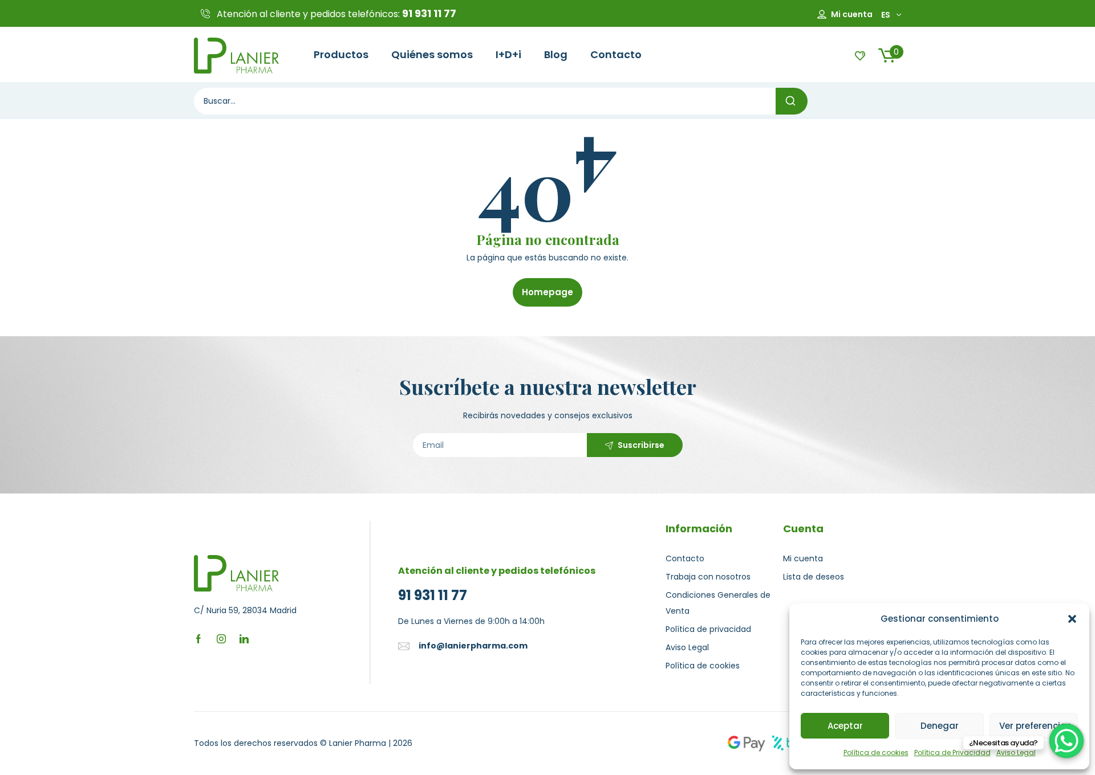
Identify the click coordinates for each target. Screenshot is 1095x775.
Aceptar (845, 726)
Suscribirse (641, 445)
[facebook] (198, 638)
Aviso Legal (1016, 752)
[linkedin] (244, 638)
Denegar (939, 726)
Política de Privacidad (952, 752)
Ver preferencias (1035, 726)
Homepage (547, 292)
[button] (1072, 619)
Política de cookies (876, 752)
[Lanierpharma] (236, 54)
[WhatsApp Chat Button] (1066, 741)
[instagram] (221, 638)
